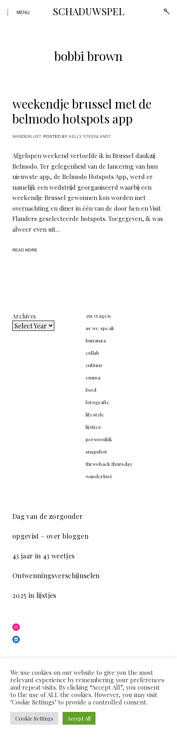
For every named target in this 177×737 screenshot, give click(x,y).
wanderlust (26, 136)
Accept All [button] (79, 718)
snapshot (96, 451)
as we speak (100, 328)
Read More (24, 250)
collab (93, 352)
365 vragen (98, 315)
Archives (24, 316)
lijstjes (93, 426)
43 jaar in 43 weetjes (43, 555)
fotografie (98, 402)
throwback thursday (109, 463)
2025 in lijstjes (34, 595)
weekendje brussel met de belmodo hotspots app (81, 111)
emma (93, 377)
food (91, 389)
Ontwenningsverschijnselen (56, 575)
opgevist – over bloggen (50, 536)
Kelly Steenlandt (90, 136)
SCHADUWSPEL (88, 11)
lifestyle (95, 414)
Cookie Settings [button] (34, 718)
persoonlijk (99, 439)
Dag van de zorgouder (47, 516)
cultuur (94, 365)
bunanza (96, 340)
